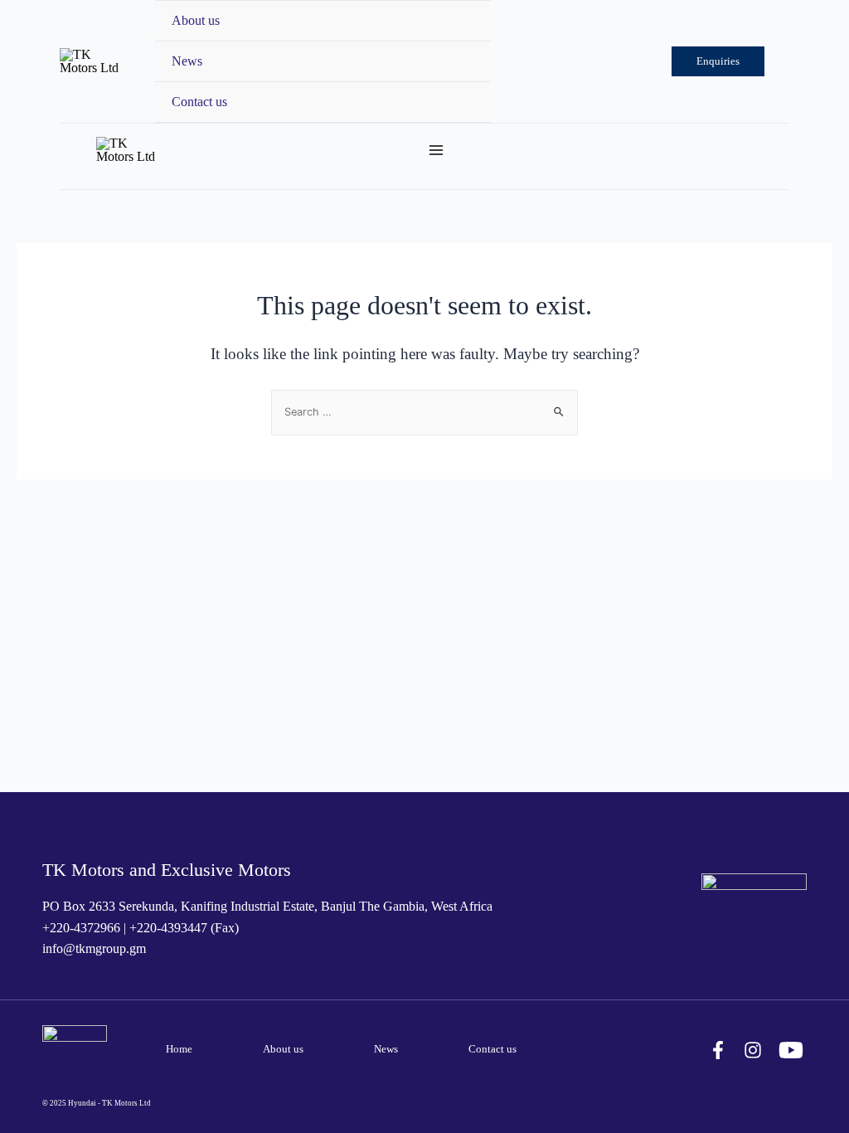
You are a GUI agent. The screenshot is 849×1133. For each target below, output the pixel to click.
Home (179, 1049)
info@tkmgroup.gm (94, 948)
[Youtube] (791, 1050)
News (187, 61)
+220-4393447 (168, 928)
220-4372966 (85, 928)
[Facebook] (718, 1050)
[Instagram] (752, 1050)
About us (196, 20)
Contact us (199, 102)
